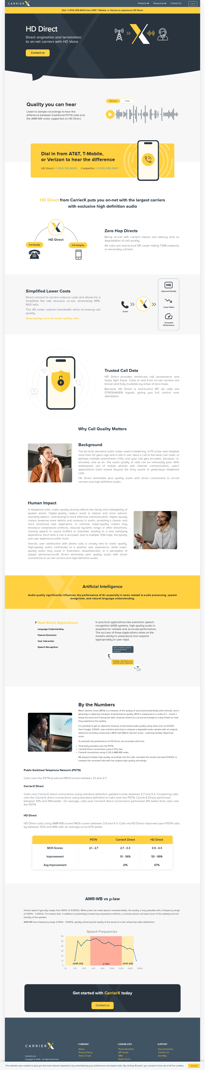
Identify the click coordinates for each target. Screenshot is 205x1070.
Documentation (165, 1049)
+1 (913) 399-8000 (66, 168)
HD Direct (113, 101)
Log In (193, 4)
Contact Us (176, 3)
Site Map (162, 1056)
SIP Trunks (123, 1052)
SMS (120, 1056)
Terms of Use (85, 1056)
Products (142, 3)
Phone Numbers (126, 1049)
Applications (124, 1059)
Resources (158, 3)
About (82, 1049)
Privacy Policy (85, 1052)
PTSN (127, 101)
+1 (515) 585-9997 (107, 168)
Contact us (38, 52)
